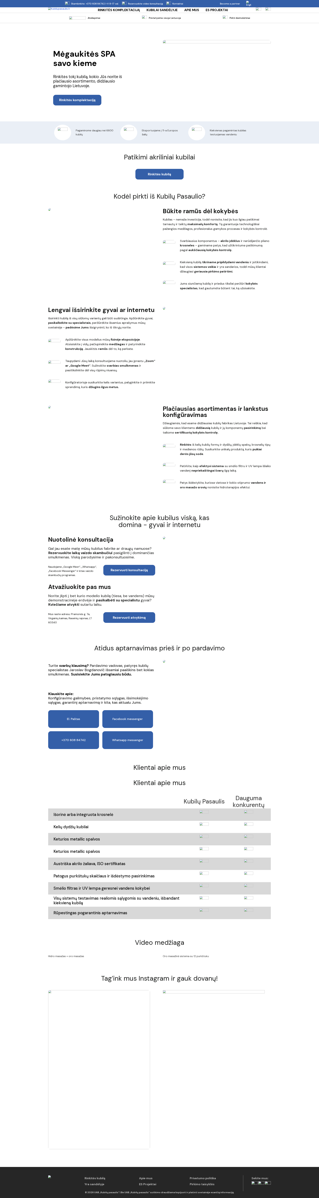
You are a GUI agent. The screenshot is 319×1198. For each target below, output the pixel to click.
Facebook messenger (127, 719)
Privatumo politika (203, 1178)
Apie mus (191, 10)
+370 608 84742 (73, 740)
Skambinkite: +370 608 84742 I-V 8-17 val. (95, 3)
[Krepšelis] (268, 10)
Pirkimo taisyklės (202, 1184)
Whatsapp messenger (127, 740)
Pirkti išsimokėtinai (240, 18)
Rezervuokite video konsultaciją (145, 3)
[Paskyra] (258, 10)
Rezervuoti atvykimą (129, 617)
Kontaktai (177, 3)
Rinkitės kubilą (159, 174)
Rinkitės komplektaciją (119, 10)
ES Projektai (217, 10)
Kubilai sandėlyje (162, 10)
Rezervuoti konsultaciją (129, 570)
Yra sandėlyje (94, 1184)
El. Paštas (73, 719)
